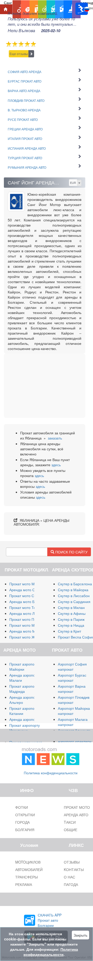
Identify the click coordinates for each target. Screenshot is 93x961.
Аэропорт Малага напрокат (73, 722)
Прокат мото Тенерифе (29, 607)
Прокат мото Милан (26, 583)
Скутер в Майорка (73, 589)
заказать (55, 438)
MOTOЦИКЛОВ (28, 862)
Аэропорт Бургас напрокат (72, 677)
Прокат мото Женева (27, 637)
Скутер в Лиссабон (74, 595)
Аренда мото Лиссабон (29, 613)
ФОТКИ (21, 807)
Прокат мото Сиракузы (28, 595)
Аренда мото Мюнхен (27, 631)
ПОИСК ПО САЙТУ (71, 551)
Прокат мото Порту (25, 619)
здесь (56, 464)
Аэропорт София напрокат (72, 666)
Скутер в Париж (71, 619)
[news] (50, 755)
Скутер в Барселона (75, 583)
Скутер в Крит (69, 631)
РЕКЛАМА (23, 884)
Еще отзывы (19, 53)
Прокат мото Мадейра (28, 625)
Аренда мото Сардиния (29, 589)
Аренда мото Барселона (30, 601)
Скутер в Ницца (71, 625)
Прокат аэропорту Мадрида (24, 689)
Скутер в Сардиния (74, 601)
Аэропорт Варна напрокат (72, 689)
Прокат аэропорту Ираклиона (24, 728)
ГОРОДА (22, 822)
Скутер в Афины (72, 613)
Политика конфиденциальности (51, 772)
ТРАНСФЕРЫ (26, 876)
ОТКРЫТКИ (25, 814)
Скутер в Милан (71, 607)
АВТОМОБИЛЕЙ (29, 869)
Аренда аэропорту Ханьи (30, 719)
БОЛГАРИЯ (24, 829)
